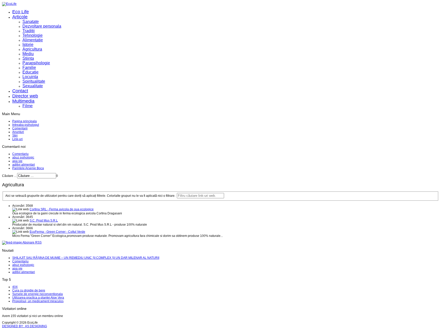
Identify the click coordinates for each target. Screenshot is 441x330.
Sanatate (30, 21)
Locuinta (30, 77)
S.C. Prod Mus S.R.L (44, 220)
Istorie (27, 44)
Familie (29, 67)
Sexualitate (32, 86)
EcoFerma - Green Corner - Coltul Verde (57, 232)
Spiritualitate (33, 81)
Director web (25, 96)
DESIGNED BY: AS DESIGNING (24, 326)
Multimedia (23, 101)
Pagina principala (24, 121)
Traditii (28, 31)
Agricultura (32, 49)
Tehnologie (32, 35)
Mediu (28, 54)
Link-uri (17, 139)
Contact (20, 90)
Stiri (15, 135)
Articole (20, 16)
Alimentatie (32, 40)
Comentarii (20, 128)
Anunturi (18, 132)
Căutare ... (9, 176)
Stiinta (28, 58)
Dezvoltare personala (41, 26)
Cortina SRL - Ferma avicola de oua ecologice (62, 209)
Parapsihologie (36, 63)
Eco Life (20, 11)
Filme (27, 106)
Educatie (30, 72)
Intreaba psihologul (25, 125)
